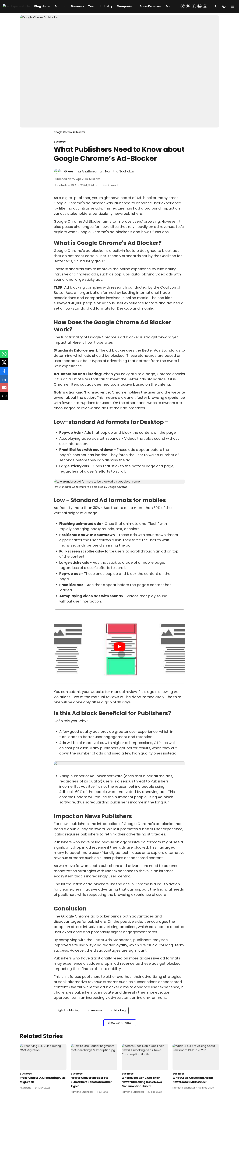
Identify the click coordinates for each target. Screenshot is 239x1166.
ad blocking (118, 1010)
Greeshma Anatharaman (84, 171)
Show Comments (119, 1023)
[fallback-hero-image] (43, 1057)
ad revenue (94, 1010)
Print (169, 6)
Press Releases (150, 6)
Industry (106, 6)
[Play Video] (119, 646)
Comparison (126, 6)
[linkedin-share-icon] (4, 381)
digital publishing (68, 1010)
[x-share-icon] (4, 364)
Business (77, 6)
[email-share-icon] (4, 389)
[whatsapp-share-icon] (4, 356)
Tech (92, 6)
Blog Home (42, 6)
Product (61, 6)
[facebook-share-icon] (4, 373)
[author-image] (56, 171)
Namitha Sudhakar (119, 171)
